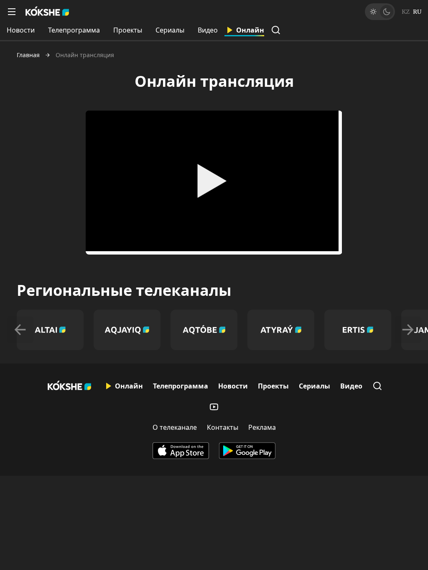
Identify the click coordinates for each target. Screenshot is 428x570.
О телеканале (175, 427)
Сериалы (169, 30)
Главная (28, 55)
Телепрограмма (74, 30)
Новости (21, 30)
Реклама (262, 427)
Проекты (127, 30)
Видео (208, 30)
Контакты (222, 427)
